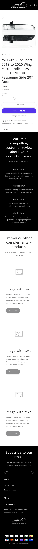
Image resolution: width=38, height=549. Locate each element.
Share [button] (6, 129)
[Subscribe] (31, 471)
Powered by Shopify (24, 543)
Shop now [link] (13, 310)
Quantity (4, 93)
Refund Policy (9, 485)
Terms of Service (10, 490)
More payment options (19, 116)
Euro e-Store (16, 543)
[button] (2, 5)
